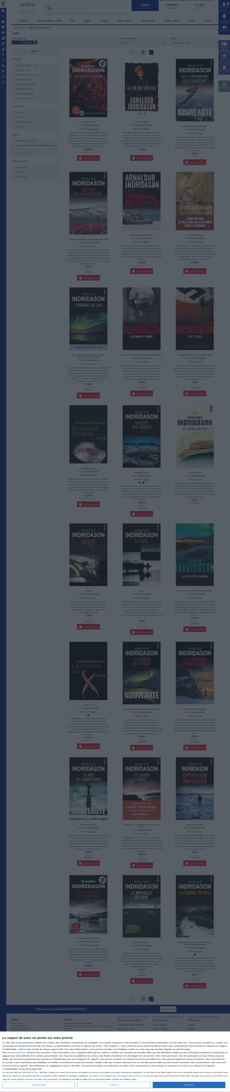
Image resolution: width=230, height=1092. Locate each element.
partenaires (20, 1052)
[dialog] (115, 1062)
